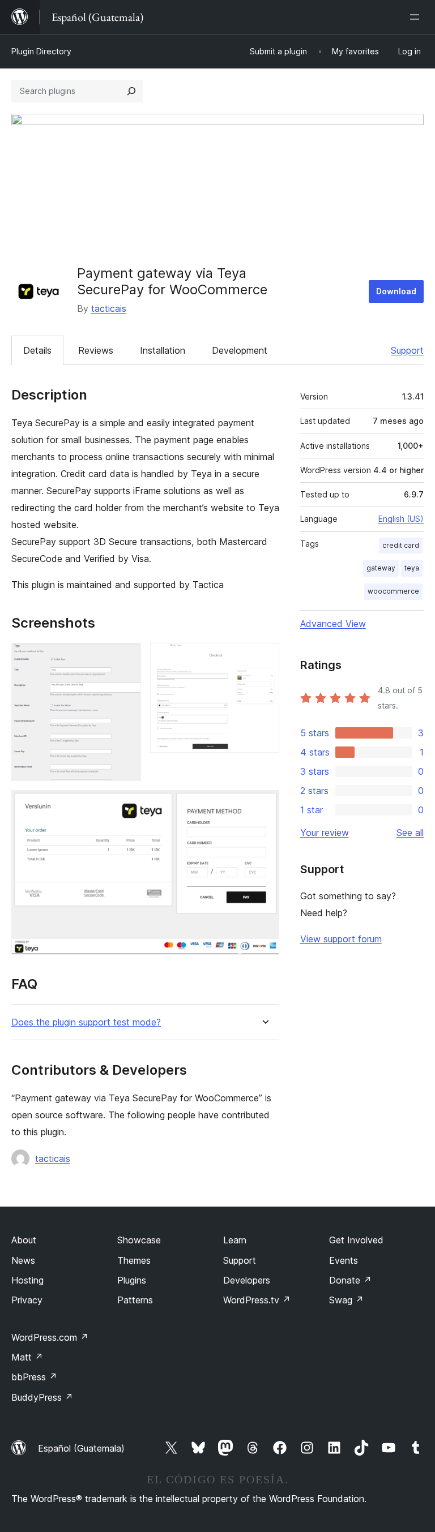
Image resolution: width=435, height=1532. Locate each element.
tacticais (108, 308)
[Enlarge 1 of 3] (125, 658)
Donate (350, 1280)
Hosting (27, 1280)
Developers (246, 1280)
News (23, 1260)
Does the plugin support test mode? (86, 1022)
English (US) (401, 518)
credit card (400, 545)
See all (410, 832)
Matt (27, 1357)
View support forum (341, 939)
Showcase (139, 1240)
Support (407, 350)
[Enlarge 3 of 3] (264, 805)
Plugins (131, 1280)
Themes (134, 1260)
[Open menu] (417, 17)
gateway (380, 568)
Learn (234, 1240)
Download (396, 291)
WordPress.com (49, 1337)
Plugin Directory (41, 51)
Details (37, 350)
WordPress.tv (257, 1300)
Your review (324, 832)
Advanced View (333, 623)
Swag (346, 1300)
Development (239, 350)
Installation (162, 350)
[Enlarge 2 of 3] (264, 658)
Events (343, 1260)
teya (411, 568)
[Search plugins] (131, 91)
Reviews (95, 350)
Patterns (135, 1300)
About (23, 1240)
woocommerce (393, 591)
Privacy (26, 1300)
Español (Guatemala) (81, 1448)
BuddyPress (42, 1397)
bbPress (34, 1377)
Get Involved (356, 1240)
